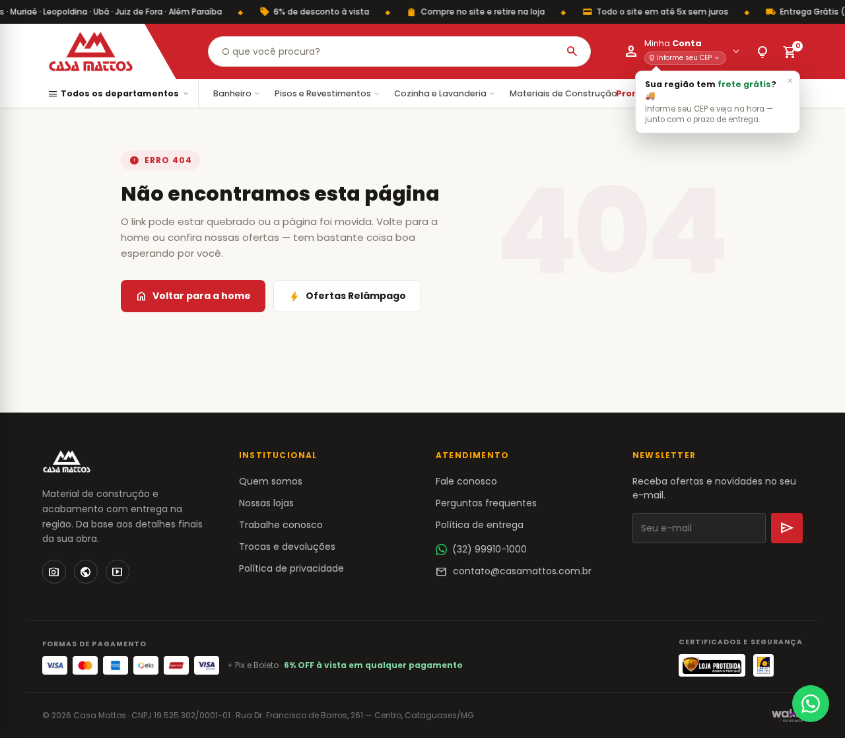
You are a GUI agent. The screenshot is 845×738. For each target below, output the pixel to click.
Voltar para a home (193, 296)
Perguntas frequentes (486, 503)
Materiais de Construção (568, 93)
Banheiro (237, 93)
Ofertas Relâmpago (347, 296)
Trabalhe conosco (281, 524)
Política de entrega (480, 524)
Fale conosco (466, 481)
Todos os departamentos (119, 94)
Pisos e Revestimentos (328, 93)
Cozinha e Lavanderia (445, 93)
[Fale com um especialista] (810, 703)
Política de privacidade (291, 568)
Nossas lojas (266, 503)
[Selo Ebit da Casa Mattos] (763, 665)
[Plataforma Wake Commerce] (787, 715)
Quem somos (270, 481)
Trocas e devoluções (287, 546)
